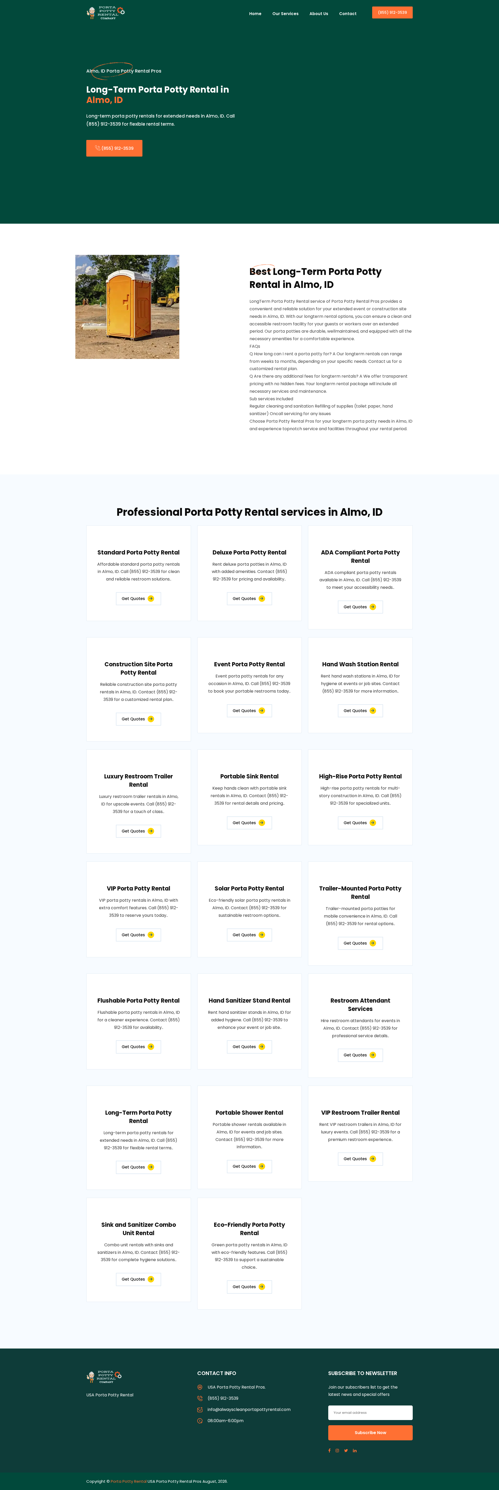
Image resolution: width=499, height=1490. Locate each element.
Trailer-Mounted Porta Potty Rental (360, 893)
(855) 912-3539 (392, 12)
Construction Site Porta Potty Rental (138, 668)
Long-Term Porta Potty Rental (138, 1117)
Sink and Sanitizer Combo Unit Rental (138, 1229)
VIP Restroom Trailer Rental (360, 1113)
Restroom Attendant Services (360, 1005)
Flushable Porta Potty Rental (138, 1001)
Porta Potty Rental (129, 1481)
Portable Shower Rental (249, 1113)
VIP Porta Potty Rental (138, 889)
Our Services (285, 13)
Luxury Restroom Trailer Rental (138, 780)
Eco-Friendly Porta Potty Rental (249, 1229)
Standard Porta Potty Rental (138, 553)
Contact (348, 13)
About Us (319, 13)
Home (255, 13)
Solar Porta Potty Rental (249, 889)
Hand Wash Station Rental (360, 664)
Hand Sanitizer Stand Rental (249, 1001)
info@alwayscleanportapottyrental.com (249, 1409)
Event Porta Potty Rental (249, 664)
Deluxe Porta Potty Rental (249, 553)
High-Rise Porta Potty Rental (360, 776)
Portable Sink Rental (249, 776)
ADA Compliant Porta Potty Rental (360, 557)
